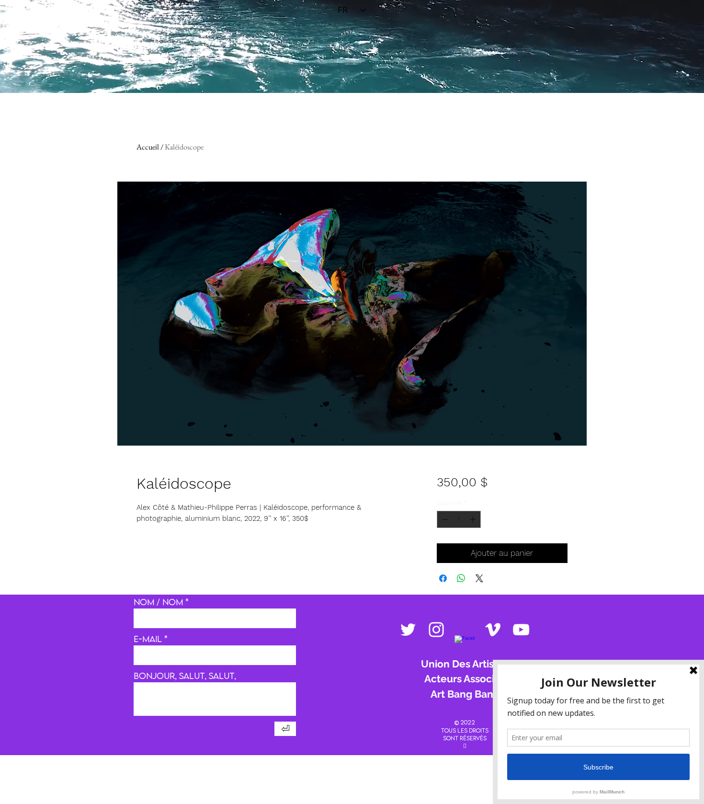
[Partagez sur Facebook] (443, 578)
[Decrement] (444, 519)
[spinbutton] (458, 519)
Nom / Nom (158, 602)
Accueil (147, 147)
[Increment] (473, 519)
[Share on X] (479, 578)
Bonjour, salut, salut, (185, 676)
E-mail (148, 639)
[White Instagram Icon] (436, 630)
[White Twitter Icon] (408, 630)
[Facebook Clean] (464, 645)
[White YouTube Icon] (521, 630)
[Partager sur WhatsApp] (461, 578)
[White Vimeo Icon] (493, 630)
